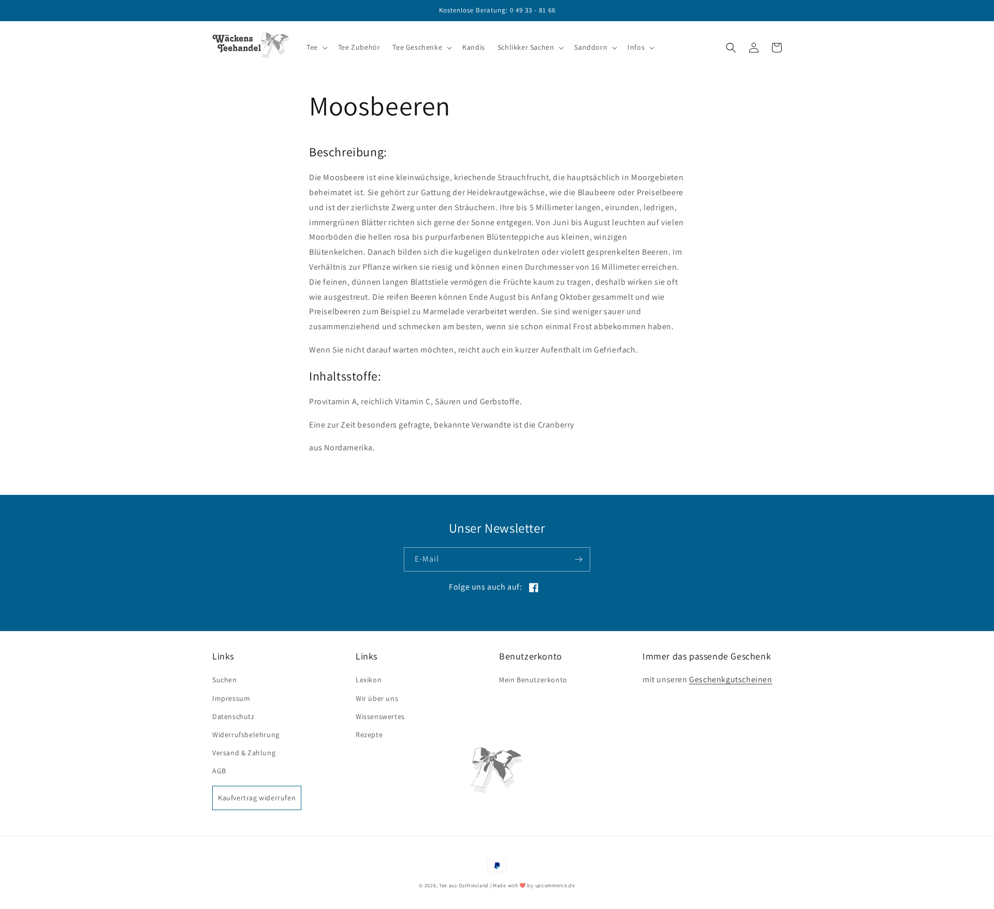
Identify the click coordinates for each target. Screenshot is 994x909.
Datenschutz (233, 716)
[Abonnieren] (578, 559)
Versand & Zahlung (243, 752)
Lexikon (369, 679)
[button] (316, 47)
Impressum (231, 698)
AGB (219, 770)
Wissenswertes (380, 716)
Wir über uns (377, 698)
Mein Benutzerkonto (533, 679)
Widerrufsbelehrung (246, 734)
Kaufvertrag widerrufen (257, 797)
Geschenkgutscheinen (730, 679)
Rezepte (369, 734)
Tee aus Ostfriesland (464, 885)
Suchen (224, 679)
